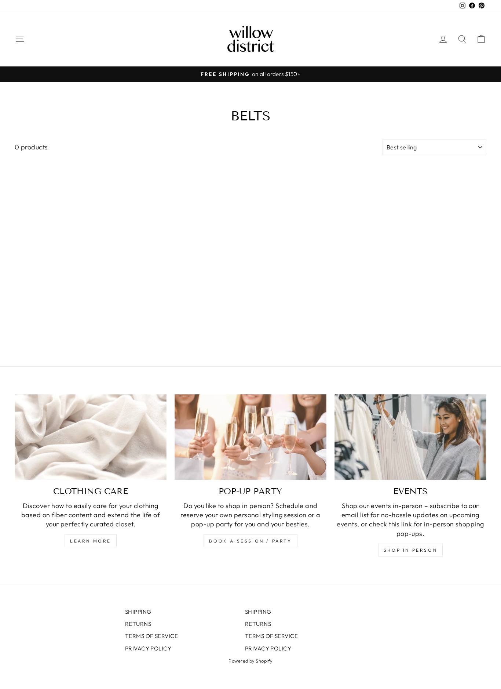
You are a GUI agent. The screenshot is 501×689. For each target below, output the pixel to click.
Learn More (90, 541)
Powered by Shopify (250, 661)
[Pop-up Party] (250, 437)
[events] (410, 437)
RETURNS (138, 623)
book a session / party (250, 541)
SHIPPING (138, 611)
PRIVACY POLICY (148, 648)
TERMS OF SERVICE (151, 635)
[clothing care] (91, 437)
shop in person (410, 550)
